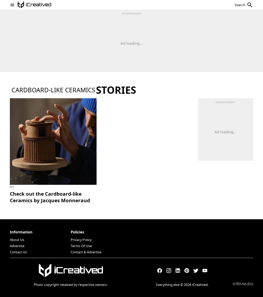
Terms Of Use (81, 246)
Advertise (17, 246)
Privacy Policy (81, 240)
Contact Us (18, 252)
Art (12, 187)
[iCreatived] (71, 270)
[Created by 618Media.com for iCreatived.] (243, 283)
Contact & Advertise (86, 252)
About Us (17, 240)
